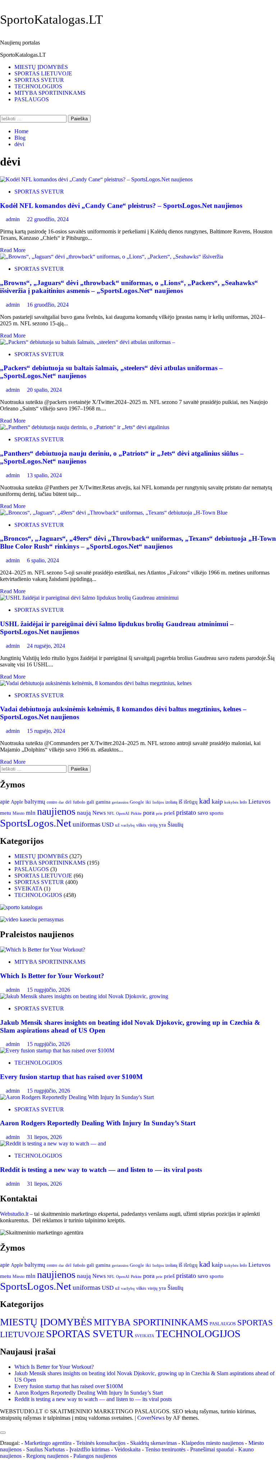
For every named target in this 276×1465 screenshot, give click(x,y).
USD (108, 824)
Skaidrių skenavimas (153, 1443)
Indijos (158, 802)
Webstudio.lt (14, 1214)
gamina (103, 802)
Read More (13, 250)
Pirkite (136, 813)
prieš (169, 813)
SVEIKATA (28, 888)
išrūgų (191, 802)
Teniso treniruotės (165, 1449)
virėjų (152, 825)
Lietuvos (259, 801)
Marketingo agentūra (48, 1443)
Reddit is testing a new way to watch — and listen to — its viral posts (101, 1169)
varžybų (128, 825)
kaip (217, 801)
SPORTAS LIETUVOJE (43, 73)
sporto (217, 813)
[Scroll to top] (2, 1424)
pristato (186, 812)
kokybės (231, 802)
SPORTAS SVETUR (39, 80)
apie (4, 802)
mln (31, 812)
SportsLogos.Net (35, 823)
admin (13, 219)
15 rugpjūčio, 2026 (48, 990)
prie (159, 813)
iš (180, 802)
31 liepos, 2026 (44, 1137)
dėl (68, 802)
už (117, 825)
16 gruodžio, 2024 (48, 305)
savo (203, 813)
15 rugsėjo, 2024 (46, 731)
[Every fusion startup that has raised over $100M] (57, 1050)
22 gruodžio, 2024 (48, 219)
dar (61, 802)
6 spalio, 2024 (43, 560)
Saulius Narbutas (45, 1449)
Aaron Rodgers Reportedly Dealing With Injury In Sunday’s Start (98, 1123)
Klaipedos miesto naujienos (212, 1443)
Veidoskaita (127, 1449)
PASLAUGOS (31, 99)
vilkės (141, 825)
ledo (243, 802)
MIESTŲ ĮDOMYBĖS (41, 67)
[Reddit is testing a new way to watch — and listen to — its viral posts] (53, 1143)
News (99, 813)
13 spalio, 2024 (44, 475)
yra (162, 825)
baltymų (34, 801)
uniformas (86, 824)
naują (84, 812)
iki (148, 802)
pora (149, 812)
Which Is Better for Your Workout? (52, 976)
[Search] (2, 111)
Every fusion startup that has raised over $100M (71, 1076)
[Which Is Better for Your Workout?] (42, 950)
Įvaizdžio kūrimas (89, 1449)
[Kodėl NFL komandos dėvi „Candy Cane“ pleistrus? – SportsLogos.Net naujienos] (96, 179)
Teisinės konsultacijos (100, 1443)
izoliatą (171, 802)
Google (137, 802)
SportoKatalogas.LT (51, 20)
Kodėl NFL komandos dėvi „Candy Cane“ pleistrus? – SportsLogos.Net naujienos (121, 205)
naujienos (56, 811)
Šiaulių (175, 825)
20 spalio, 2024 (44, 390)
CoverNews (151, 1418)
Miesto (18, 813)
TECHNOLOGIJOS (38, 86)
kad (204, 801)
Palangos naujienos (95, 1456)
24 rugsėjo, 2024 (46, 646)
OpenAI (122, 813)
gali (90, 802)
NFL (111, 813)
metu (5, 813)
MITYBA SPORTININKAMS (50, 93)
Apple (17, 802)
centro (52, 802)
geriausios (120, 802)
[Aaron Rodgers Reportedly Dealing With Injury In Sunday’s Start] (77, 1097)
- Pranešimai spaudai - (212, 1449)
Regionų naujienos (47, 1456)
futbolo (79, 802)
